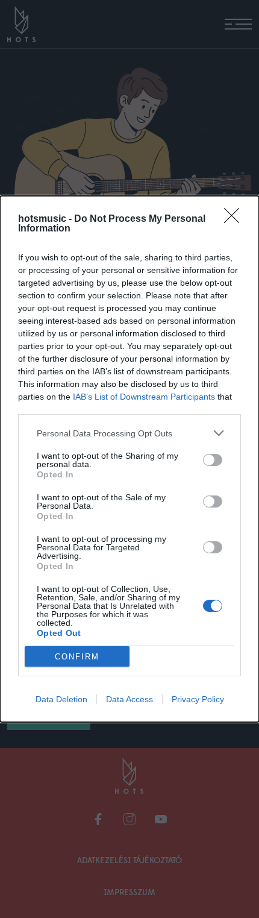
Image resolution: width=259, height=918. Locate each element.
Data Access (129, 699)
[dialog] (129, 459)
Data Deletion (61, 699)
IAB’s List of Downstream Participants (144, 396)
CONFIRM (77, 656)
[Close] (235, 219)
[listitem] (129, 433)
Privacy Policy (198, 699)
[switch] (212, 460)
